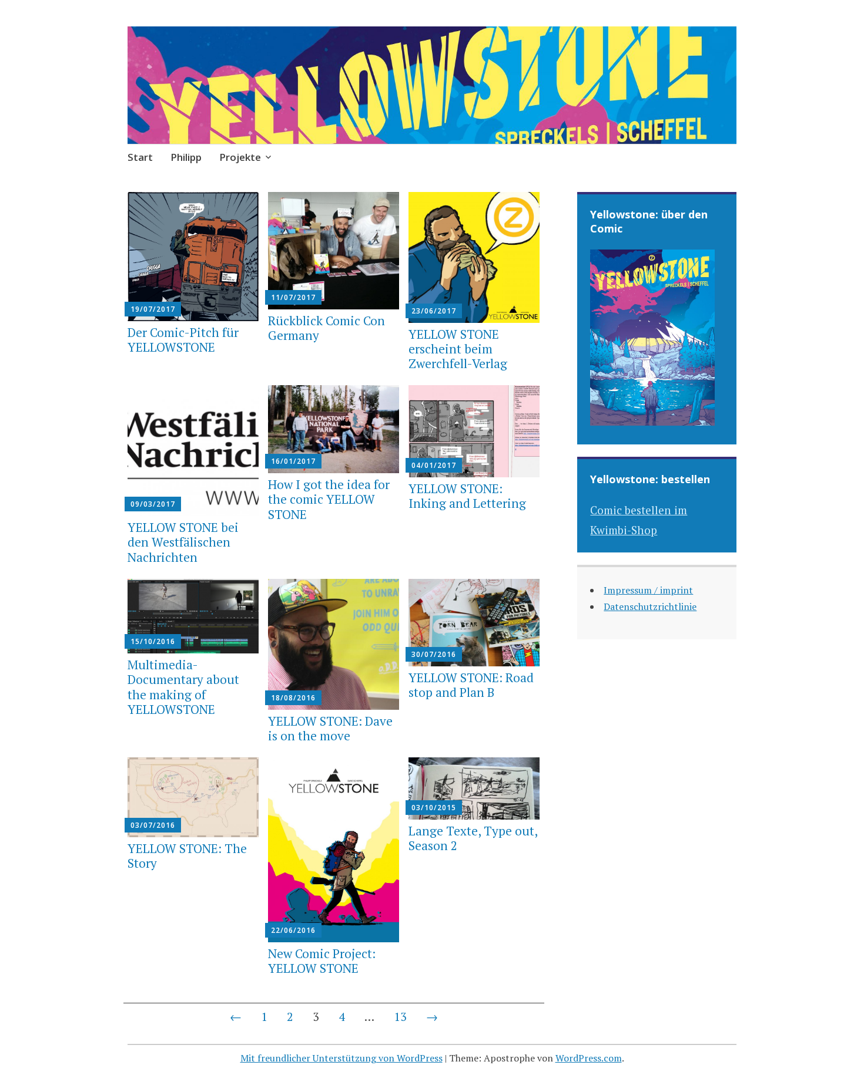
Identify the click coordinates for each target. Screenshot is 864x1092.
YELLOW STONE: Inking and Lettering (467, 495)
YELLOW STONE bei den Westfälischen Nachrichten (183, 542)
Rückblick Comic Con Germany (326, 327)
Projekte (240, 157)
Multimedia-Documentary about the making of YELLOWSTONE (183, 686)
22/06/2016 (293, 930)
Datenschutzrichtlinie (650, 606)
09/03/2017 (152, 504)
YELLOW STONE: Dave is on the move (330, 728)
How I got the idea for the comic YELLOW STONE (329, 499)
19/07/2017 (152, 309)
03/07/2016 (152, 825)
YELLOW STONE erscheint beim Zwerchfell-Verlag (457, 349)
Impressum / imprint (648, 590)
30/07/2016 (433, 654)
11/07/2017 (293, 297)
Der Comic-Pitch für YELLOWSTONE (183, 339)
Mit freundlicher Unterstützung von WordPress (341, 1057)
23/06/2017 (433, 311)
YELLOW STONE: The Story (187, 855)
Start (140, 157)
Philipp (186, 157)
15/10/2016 (152, 641)
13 (400, 1016)
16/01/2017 (293, 461)
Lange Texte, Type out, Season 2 (472, 838)
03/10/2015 (433, 808)
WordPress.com (588, 1057)
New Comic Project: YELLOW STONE (322, 960)
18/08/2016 (293, 698)
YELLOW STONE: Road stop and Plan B (471, 684)
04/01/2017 (433, 465)
